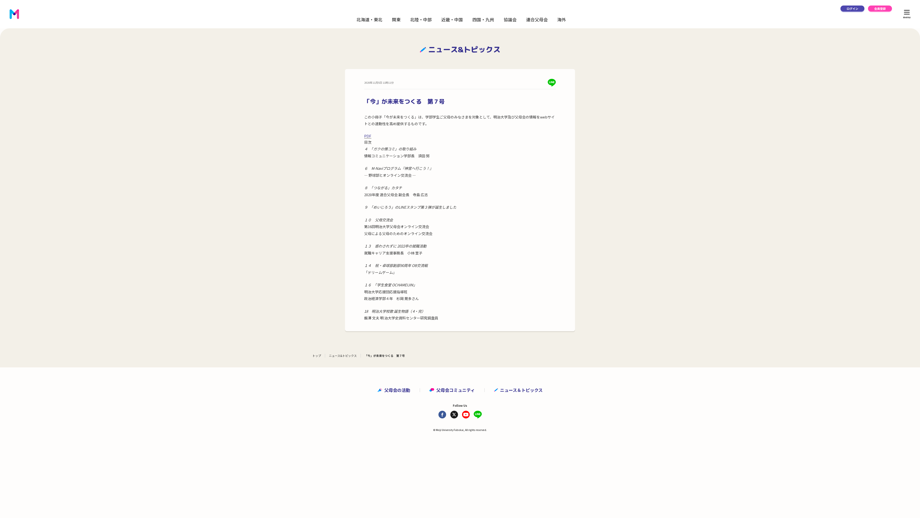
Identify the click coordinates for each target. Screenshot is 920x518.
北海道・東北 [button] (369, 19)
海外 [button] (561, 19)
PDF (367, 135)
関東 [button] (396, 19)
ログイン (852, 8)
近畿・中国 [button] (452, 19)
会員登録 (880, 8)
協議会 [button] (510, 19)
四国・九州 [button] (483, 19)
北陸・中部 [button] (421, 19)
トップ (316, 355)
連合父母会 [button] (537, 19)
